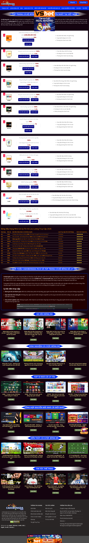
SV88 (20, 63)
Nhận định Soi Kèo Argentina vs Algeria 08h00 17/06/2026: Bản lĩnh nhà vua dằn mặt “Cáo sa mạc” (33, 334)
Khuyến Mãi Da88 (23, 201)
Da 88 (6, 527)
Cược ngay (28, 44)
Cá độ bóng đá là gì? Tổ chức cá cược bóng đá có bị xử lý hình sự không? (11, 487)
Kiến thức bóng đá (40, 8)
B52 (23, 525)
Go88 (19, 525)
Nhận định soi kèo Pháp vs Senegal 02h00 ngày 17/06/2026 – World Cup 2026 (78, 333)
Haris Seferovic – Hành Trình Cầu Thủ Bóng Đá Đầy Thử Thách (78, 487)
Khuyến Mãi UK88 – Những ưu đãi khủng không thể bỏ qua (33, 425)
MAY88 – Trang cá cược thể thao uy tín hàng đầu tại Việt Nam (77, 394)
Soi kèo (78, 8)
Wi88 (22, 182)
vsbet (20, 32)
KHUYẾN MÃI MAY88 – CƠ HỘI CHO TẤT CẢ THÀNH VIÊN (78, 425)
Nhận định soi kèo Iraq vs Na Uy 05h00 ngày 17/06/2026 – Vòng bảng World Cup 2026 (55, 333)
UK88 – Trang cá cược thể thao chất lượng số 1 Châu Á (11, 394)
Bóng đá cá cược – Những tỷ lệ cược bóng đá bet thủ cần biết (11, 364)
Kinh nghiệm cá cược (68, 8)
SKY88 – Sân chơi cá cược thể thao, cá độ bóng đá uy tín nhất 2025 (56, 395)
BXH (21, 8)
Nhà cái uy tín (28, 8)
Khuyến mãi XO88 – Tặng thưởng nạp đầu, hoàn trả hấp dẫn (55, 426)
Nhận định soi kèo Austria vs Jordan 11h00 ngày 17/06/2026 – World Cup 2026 (11, 333)
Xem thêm (11, 338)
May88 (21, 119)
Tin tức (85, 8)
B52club (15, 525)
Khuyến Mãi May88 (28, 40)
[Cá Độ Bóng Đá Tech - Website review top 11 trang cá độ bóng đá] (8, 3)
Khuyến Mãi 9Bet (23, 221)
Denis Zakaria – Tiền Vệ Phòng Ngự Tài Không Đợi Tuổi (33, 486)
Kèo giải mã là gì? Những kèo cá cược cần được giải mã (55, 364)
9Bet (20, 209)
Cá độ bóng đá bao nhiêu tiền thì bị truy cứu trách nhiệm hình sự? (11, 457)
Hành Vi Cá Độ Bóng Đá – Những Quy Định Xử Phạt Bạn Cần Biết (33, 456)
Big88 (2, 527)
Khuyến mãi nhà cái (54, 8)
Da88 (10, 525)
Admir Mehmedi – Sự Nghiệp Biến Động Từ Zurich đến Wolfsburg (55, 487)
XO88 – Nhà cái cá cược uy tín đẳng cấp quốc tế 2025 (33, 394)
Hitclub (11, 527)
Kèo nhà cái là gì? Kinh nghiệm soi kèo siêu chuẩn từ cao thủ (78, 364)
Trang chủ (5, 8)
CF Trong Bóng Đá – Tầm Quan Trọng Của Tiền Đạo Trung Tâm (78, 456)
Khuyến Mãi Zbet (23, 112)
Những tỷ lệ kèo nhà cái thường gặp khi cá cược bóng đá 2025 (33, 364)
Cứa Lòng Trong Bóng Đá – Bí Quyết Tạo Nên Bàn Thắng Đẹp (56, 456)
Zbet (21, 107)
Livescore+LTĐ (14, 8)
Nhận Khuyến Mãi (24, 56)
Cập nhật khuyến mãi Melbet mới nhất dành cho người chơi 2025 (11, 426)
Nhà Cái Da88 (22, 194)
